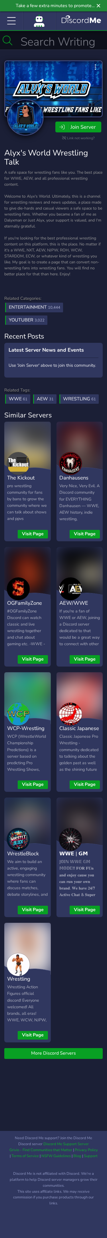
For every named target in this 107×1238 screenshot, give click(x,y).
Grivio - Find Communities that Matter (40, 1150)
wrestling (79, 399)
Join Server (83, 127)
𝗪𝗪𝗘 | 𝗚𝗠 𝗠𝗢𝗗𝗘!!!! (73, 857)
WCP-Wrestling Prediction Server (26, 737)
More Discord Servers (53, 1053)
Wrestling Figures (18, 983)
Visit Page (33, 534)
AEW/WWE (73, 602)
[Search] (7, 40)
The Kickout (21, 477)
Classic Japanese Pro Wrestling (79, 732)
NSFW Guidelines (56, 1156)
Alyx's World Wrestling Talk (46, 157)
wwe (18, 399)
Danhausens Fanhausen (73, 481)
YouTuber (27, 320)
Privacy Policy (86, 1150)
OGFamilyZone (24, 602)
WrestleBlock (23, 853)
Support (91, 1156)
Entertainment (34, 307)
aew (45, 399)
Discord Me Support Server (66, 1144)
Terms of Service (25, 1156)
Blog (77, 1156)
